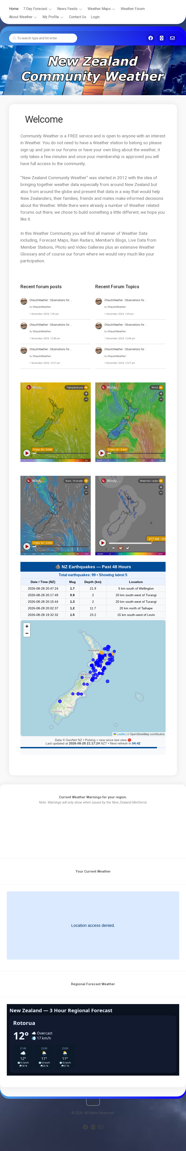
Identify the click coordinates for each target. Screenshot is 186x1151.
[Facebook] (150, 38)
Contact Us (77, 17)
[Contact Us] (172, 38)
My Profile (50, 17)
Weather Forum (133, 9)
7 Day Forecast (35, 9)
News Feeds (67, 9)
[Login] (161, 38)
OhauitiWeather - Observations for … (50, 300)
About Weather (20, 17)
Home (14, 9)
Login (95, 17)
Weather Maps (99, 9)
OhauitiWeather (42, 306)
